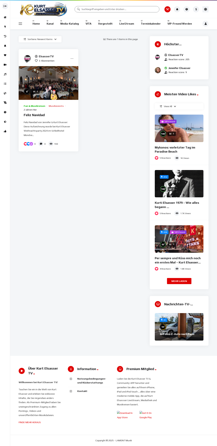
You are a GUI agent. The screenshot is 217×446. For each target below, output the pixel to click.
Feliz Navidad (34, 115)
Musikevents (56, 106)
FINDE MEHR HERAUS (30, 422)
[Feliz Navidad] (48, 83)
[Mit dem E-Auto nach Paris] (179, 327)
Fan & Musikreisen (34, 106)
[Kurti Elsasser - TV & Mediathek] (44, 9)
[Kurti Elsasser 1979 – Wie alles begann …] (179, 183)
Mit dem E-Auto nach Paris (177, 334)
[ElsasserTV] (28, 58)
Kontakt (82, 391)
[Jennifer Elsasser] (158, 70)
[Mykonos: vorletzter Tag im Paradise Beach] (179, 128)
